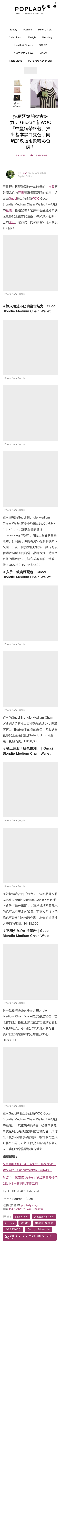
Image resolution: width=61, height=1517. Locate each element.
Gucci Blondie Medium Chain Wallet (28, 1237)
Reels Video (15, 60)
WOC (35, 198)
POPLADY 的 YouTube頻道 (26, 1209)
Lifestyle (31, 37)
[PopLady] (30, 10)
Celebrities (15, 37)
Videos (43, 52)
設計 (12, 222)
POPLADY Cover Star (40, 60)
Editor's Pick (45, 29)
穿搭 (21, 192)
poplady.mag (29, 1205)
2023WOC (13, 1229)
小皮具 (50, 186)
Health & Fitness (23, 45)
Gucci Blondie (39, 1229)
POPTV (43, 45)
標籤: (7, 1217)
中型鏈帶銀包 (44, 1223)
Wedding (47, 37)
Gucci (13, 198)
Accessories (38, 155)
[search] (55, 3)
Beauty (13, 29)
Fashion (27, 29)
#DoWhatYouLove (24, 52)
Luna (25, 172)
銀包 (9, 210)
